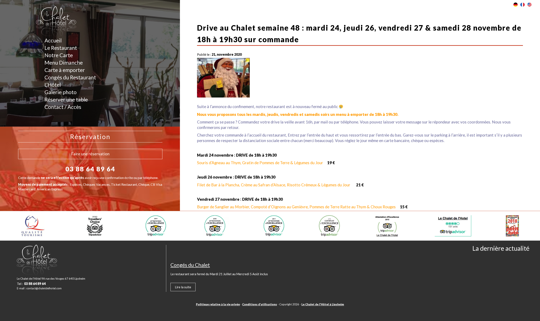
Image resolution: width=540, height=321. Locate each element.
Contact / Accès (63, 107)
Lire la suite (183, 287)
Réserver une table (66, 99)
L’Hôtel (53, 84)
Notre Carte (59, 55)
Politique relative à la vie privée (218, 304)
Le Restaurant (61, 48)
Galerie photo (61, 92)
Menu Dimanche (64, 62)
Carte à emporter (65, 70)
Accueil (53, 40)
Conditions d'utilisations (259, 304)
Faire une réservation (90, 153)
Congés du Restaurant (70, 77)
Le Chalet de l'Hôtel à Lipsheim (322, 304)
